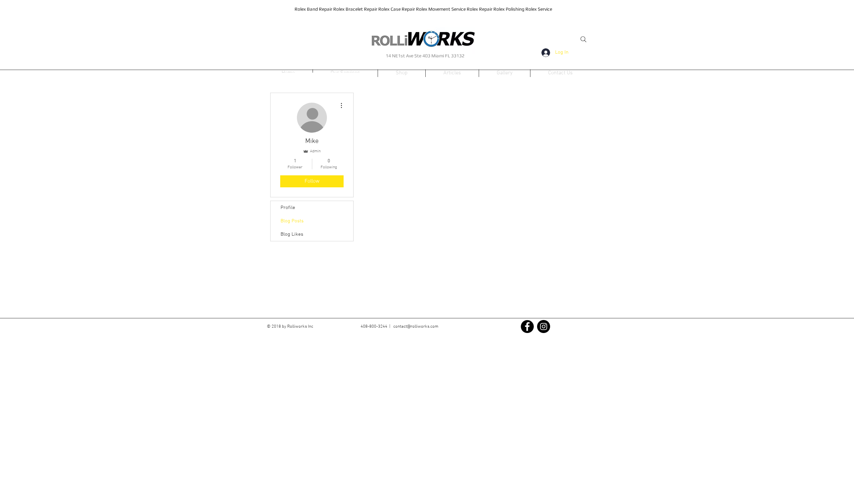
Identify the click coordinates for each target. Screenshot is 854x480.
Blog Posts (292, 221)
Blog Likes (292, 234)
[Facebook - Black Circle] (527, 326)
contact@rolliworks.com (415, 326)
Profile (288, 208)
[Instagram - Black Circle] (543, 326)
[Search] (583, 39)
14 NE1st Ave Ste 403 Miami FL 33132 (425, 55)
